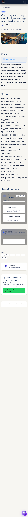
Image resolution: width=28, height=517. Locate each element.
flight (18, 255)
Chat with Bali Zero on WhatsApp (11, 290)
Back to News (6, 7)
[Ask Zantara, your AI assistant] (24, 513)
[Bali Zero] (3, 2)
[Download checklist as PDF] (20, 196)
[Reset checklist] (23, 196)
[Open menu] (24, 2)
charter (12, 255)
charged (4, 257)
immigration (5, 255)
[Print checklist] (17, 196)
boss (23, 255)
